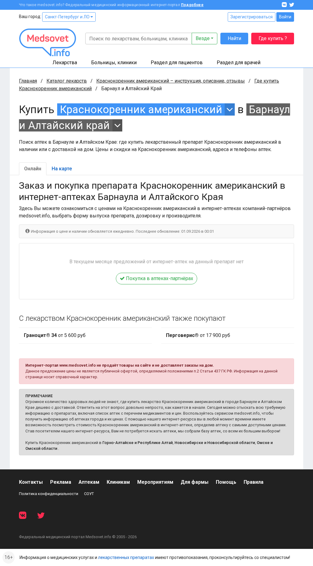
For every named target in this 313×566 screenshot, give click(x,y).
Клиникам (118, 482)
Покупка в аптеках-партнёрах (159, 278)
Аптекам (89, 482)
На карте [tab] (62, 169)
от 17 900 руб (198, 335)
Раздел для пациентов (177, 62)
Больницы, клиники (114, 62)
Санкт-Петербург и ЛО (67, 16)
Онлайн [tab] (32, 169)
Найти (234, 38)
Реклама (60, 482)
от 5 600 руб (55, 335)
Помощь (226, 482)
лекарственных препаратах (126, 557)
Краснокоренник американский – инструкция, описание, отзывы (170, 81)
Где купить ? (273, 38)
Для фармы (194, 482)
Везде (203, 38)
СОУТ (89, 493)
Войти (285, 16)
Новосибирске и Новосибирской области (215, 442)
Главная (28, 81)
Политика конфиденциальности (48, 493)
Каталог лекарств (66, 81)
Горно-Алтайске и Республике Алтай (137, 442)
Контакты (31, 482)
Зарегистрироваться (251, 16)
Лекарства (65, 62)
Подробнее (192, 5)
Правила (253, 482)
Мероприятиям (155, 482)
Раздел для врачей (238, 62)
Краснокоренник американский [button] (141, 109)
